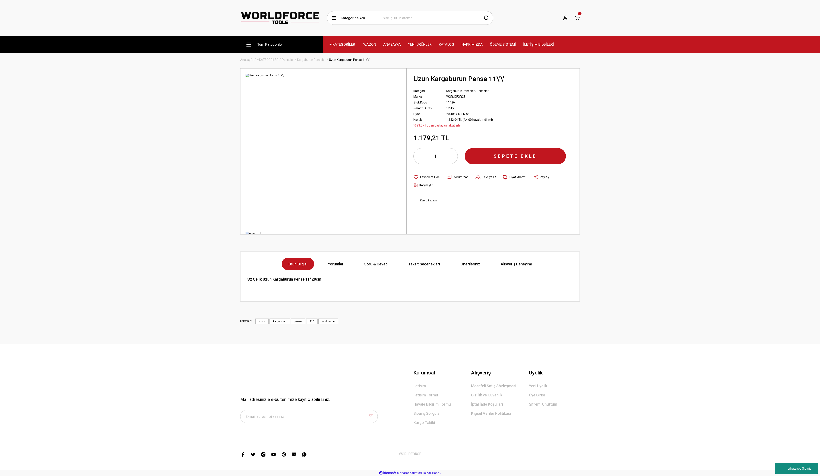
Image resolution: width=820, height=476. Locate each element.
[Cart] (577, 18)
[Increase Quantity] (450, 156)
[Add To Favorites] (426, 177)
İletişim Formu (425, 395)
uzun (262, 321)
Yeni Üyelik (538, 386)
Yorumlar (336, 264)
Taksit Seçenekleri (424, 264)
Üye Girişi (537, 395)
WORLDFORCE (456, 96)
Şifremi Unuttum (543, 404)
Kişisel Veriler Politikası (491, 413)
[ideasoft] (387, 473)
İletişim (419, 386)
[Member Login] (565, 18)
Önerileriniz (470, 264)
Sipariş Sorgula (426, 413)
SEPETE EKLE (515, 156)
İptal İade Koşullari (487, 404)
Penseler (483, 91)
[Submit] (371, 416)
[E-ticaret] (409, 473)
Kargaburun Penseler (460, 91)
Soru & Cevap (376, 264)
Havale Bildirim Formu (432, 404)
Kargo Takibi (424, 422)
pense (298, 321)
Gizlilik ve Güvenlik (486, 395)
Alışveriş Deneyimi (516, 264)
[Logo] (280, 18)
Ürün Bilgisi (297, 264)
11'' (312, 321)
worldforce (328, 321)
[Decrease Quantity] (421, 156)
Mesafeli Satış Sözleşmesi (493, 386)
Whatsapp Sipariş (799, 468)
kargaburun (279, 321)
